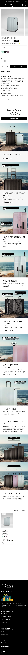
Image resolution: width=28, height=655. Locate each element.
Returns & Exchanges (6, 619)
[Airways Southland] (7, 520)
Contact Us (4, 637)
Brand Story (4, 631)
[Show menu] (2, 5)
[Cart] (25, 5)
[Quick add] (3, 542)
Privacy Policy (4, 640)
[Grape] (6, 536)
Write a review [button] (14, 118)
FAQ (2, 625)
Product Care (4, 622)
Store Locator (4, 634)
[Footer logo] (7, 586)
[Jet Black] (4, 536)
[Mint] (2, 536)
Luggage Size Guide (9, 100)
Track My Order (5, 613)
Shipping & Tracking (6, 616)
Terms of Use (4, 642)
